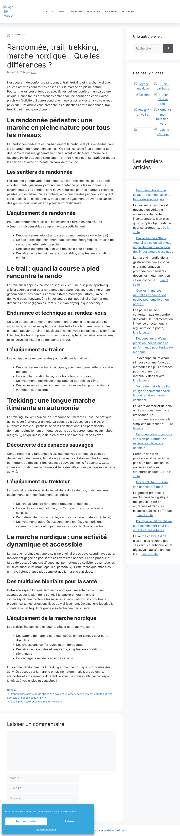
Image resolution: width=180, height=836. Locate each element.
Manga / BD (93, 11)
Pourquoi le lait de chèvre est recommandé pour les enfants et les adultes (152, 525)
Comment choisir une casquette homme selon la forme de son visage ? (151, 195)
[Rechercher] (168, 48)
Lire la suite (141, 332)
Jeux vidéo (127, 11)
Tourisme (76, 11)
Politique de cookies (46, 829)
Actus (50, 11)
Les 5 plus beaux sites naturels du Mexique (36, 701)
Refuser (70, 821)
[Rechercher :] (148, 48)
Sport (62, 11)
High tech (111, 11)
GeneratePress (116, 830)
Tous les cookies (26, 821)
